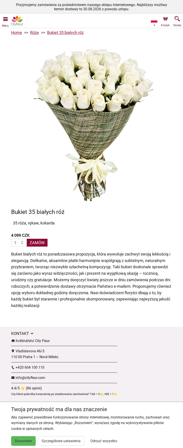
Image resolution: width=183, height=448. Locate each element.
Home (16, 32)
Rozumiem (23, 441)
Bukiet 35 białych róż (65, 32)
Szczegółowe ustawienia (61, 441)
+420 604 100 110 (29, 367)
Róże (34, 32)
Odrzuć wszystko (103, 441)
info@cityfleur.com (30, 378)
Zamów (37, 242)
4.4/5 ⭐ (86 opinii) (26, 388)
